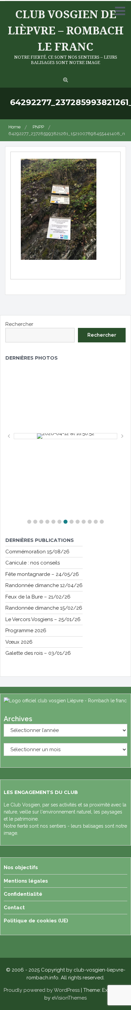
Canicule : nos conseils (32, 563)
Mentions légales (26, 881)
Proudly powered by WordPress (42, 990)
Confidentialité (23, 894)
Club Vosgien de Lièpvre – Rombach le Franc (66, 30)
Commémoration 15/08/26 (37, 552)
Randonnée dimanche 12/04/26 (44, 585)
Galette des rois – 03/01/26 (38, 653)
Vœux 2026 (19, 642)
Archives (18, 719)
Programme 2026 (25, 631)
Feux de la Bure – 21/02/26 (38, 597)
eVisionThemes (69, 998)
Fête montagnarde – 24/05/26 (42, 574)
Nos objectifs (21, 867)
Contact (14, 908)
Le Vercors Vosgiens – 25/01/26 (43, 619)
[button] (29, 522)
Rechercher (19, 324)
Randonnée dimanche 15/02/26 (43, 608)
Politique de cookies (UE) (36, 921)
